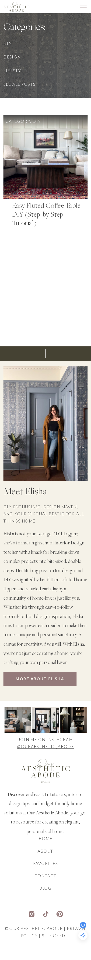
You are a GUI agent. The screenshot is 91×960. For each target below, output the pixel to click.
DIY (37, 121)
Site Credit (56, 935)
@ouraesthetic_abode (45, 746)
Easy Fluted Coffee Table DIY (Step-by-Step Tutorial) (46, 215)
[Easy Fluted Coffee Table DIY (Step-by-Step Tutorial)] (46, 157)
